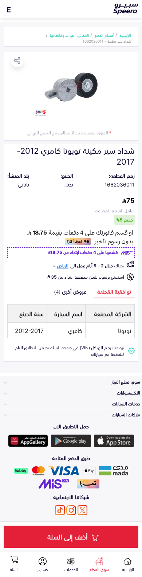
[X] (82, 510)
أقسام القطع (104, 35)
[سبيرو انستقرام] (71, 510)
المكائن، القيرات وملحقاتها (69, 35)
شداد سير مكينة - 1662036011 (107, 40)
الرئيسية (125, 35)
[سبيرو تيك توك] (60, 510)
